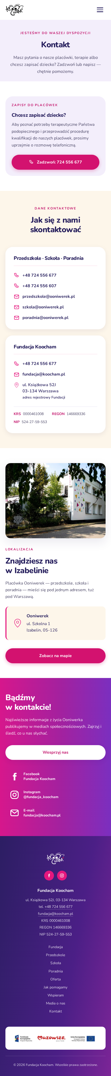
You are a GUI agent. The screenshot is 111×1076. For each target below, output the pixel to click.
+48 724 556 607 (39, 286)
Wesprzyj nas (55, 752)
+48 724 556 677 (39, 275)
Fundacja (56, 947)
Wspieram (55, 995)
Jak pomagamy (55, 987)
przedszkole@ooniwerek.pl (48, 296)
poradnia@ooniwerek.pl (45, 318)
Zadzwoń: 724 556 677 (59, 162)
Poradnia (56, 971)
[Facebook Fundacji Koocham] (49, 875)
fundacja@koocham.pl (43, 374)
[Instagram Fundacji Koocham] (62, 875)
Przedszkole (55, 955)
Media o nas (55, 1003)
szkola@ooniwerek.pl (43, 307)
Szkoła (55, 963)
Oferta (55, 979)
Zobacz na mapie (72, 657)
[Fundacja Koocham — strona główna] (14, 10)
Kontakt (55, 1011)
